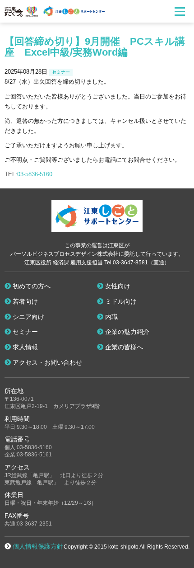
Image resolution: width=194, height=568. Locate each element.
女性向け (116, 286)
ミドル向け (120, 301)
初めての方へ (31, 286)
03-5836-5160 (34, 174)
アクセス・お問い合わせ (46, 362)
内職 (110, 316)
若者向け (24, 301)
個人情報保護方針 (38, 546)
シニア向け (27, 316)
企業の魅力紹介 (126, 331)
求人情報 (24, 347)
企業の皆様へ (123, 347)
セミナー (24, 331)
